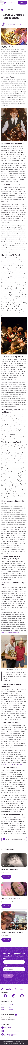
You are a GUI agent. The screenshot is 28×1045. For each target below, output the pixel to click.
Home (2, 1004)
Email (5, 966)
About (2, 1007)
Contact (11, 1009)
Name (5, 958)
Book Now (22, 2)
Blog (10, 1007)
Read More (6, 876)
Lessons (11, 1004)
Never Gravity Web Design (19, 1043)
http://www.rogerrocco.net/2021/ (10, 632)
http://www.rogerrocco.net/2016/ (13, 764)
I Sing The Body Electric (9, 869)
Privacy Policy (17, 1041)
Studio (3, 1009)
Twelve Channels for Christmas (12, 932)
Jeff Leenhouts (11, 24)
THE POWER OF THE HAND (10, 899)
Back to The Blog (8, 9)
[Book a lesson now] (15, 1015)
